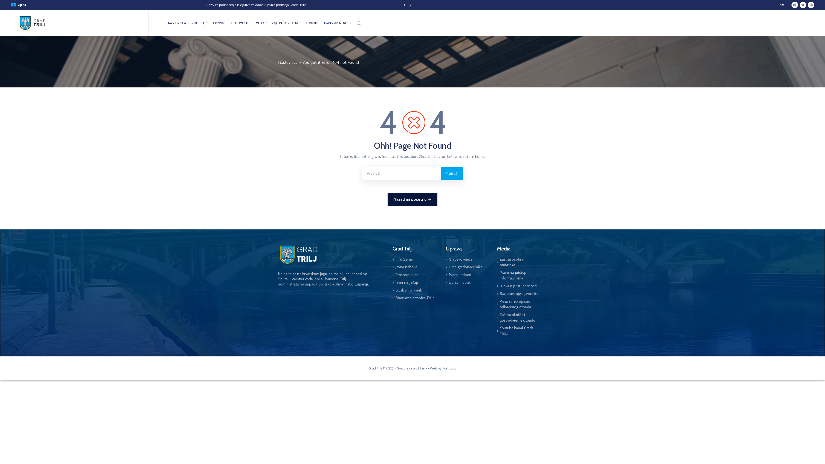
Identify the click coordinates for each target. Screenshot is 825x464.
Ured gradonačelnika (466, 267)
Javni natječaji (407, 282)
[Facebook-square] (794, 5)
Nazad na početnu (409, 199)
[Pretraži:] (401, 173)
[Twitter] (803, 5)
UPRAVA (218, 23)
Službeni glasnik (409, 290)
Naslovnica (287, 62)
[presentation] (404, 5)
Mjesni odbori (460, 275)
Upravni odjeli (460, 282)
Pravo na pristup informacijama (513, 275)
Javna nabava (406, 267)
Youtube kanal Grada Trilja (517, 331)
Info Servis (404, 259)
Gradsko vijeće (461, 259)
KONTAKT (312, 23)
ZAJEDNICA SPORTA (285, 23)
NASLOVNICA (177, 23)
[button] (782, 5)
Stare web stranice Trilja (415, 298)
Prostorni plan (407, 275)
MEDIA (260, 23)
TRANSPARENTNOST (337, 23)
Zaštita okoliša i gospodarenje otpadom (519, 317)
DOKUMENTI (239, 23)
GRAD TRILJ (198, 23)
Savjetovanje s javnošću (519, 294)
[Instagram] (811, 5)
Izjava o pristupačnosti (518, 286)
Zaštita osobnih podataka (512, 262)
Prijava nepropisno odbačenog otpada (515, 304)
